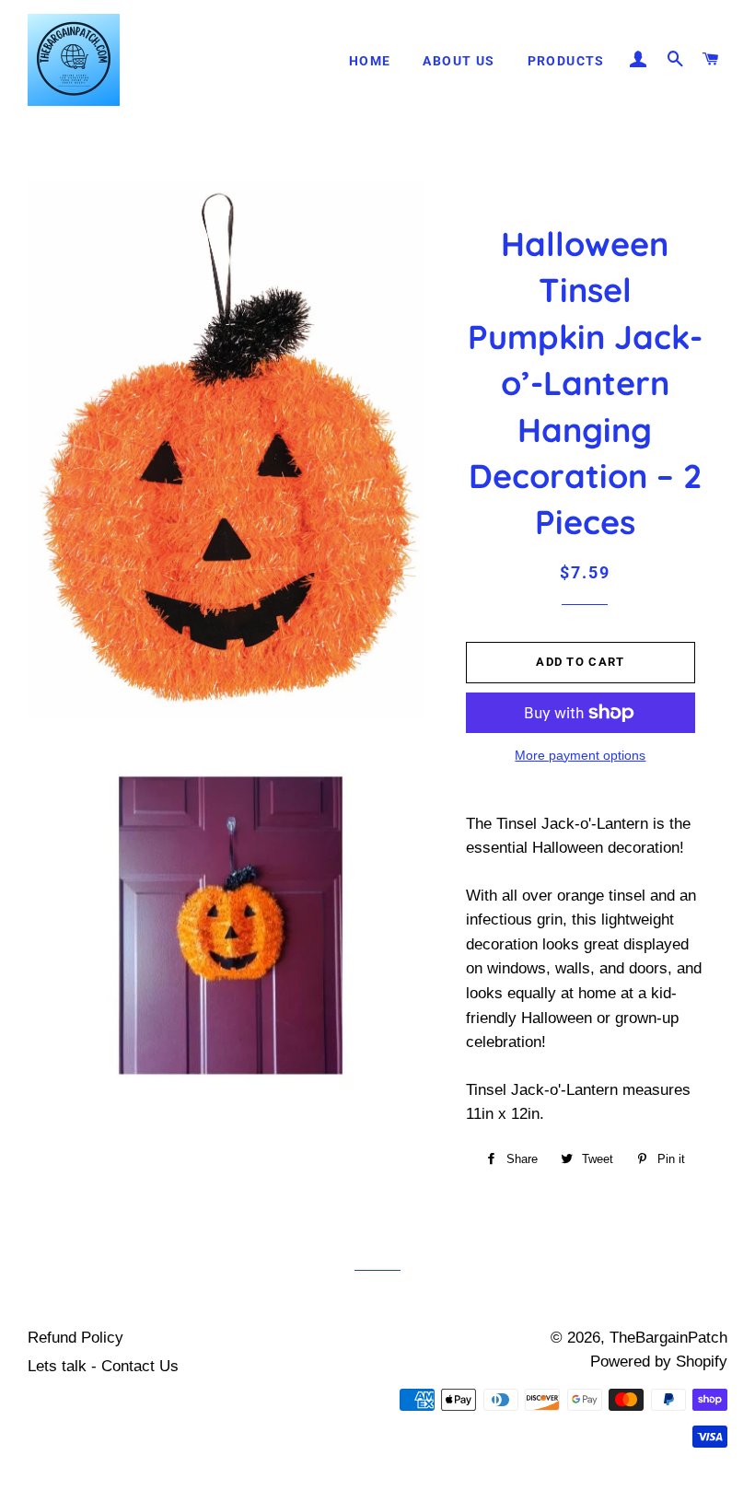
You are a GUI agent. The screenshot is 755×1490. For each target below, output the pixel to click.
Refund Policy (75, 1337)
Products (566, 60)
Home (370, 60)
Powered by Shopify (658, 1361)
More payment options (580, 755)
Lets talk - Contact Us (103, 1366)
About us (458, 60)
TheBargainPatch (668, 1337)
